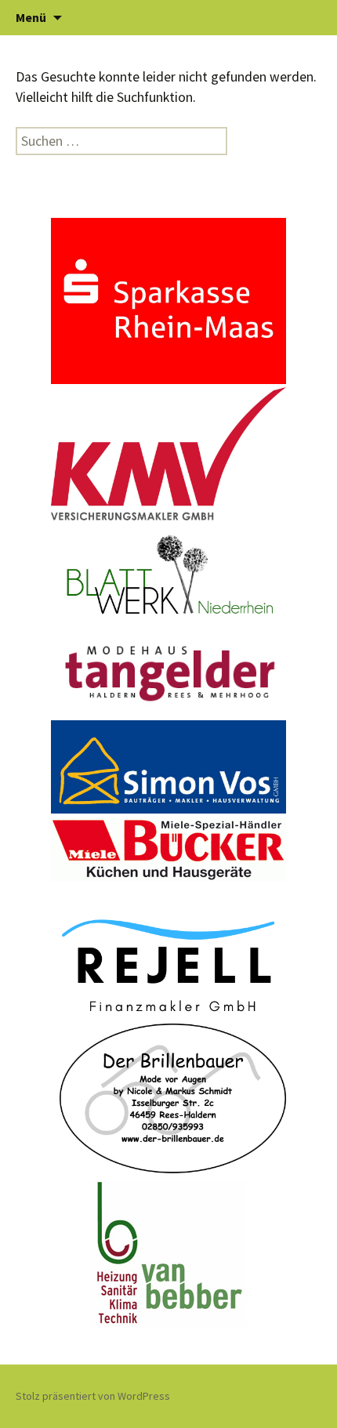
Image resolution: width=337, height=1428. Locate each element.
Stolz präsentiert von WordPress (93, 1396)
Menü (31, 17)
